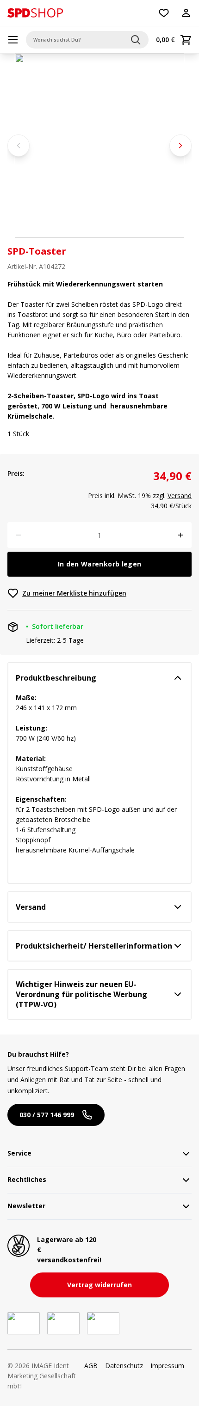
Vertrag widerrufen (99, 1284)
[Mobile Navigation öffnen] (13, 39)
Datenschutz (124, 1365)
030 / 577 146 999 (46, 1114)
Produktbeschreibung (56, 678)
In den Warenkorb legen (100, 564)
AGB (91, 1365)
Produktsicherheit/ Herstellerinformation (94, 946)
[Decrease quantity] (18, 535)
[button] (35, 13)
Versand (180, 495)
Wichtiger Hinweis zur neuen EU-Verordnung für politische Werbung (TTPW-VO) (81, 994)
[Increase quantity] (180, 535)
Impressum (167, 1365)
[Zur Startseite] (35, 13)
